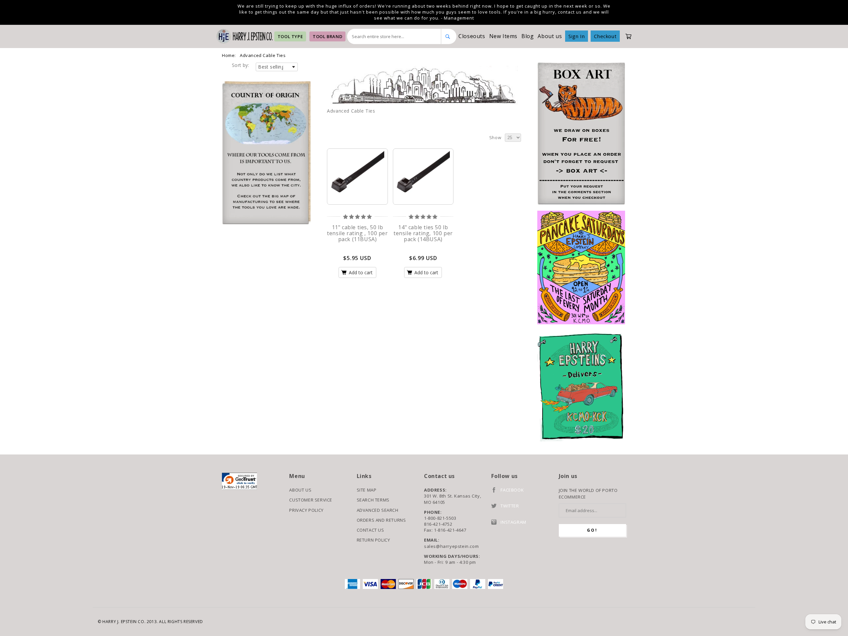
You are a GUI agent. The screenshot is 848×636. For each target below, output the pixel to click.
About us (550, 36)
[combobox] (394, 36)
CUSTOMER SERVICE (310, 500)
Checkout (605, 36)
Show (495, 137)
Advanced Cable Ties (263, 55)
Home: (229, 55)
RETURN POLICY (373, 540)
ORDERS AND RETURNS (381, 520)
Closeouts (471, 36)
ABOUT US (300, 490)
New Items (503, 36)
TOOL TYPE (290, 36)
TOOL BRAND (327, 36)
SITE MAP (367, 490)
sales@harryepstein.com (451, 546)
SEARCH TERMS (373, 500)
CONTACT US (370, 530)
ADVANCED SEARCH (377, 510)
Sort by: (240, 65)
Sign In (576, 36)
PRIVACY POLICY (306, 510)
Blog (527, 36)
